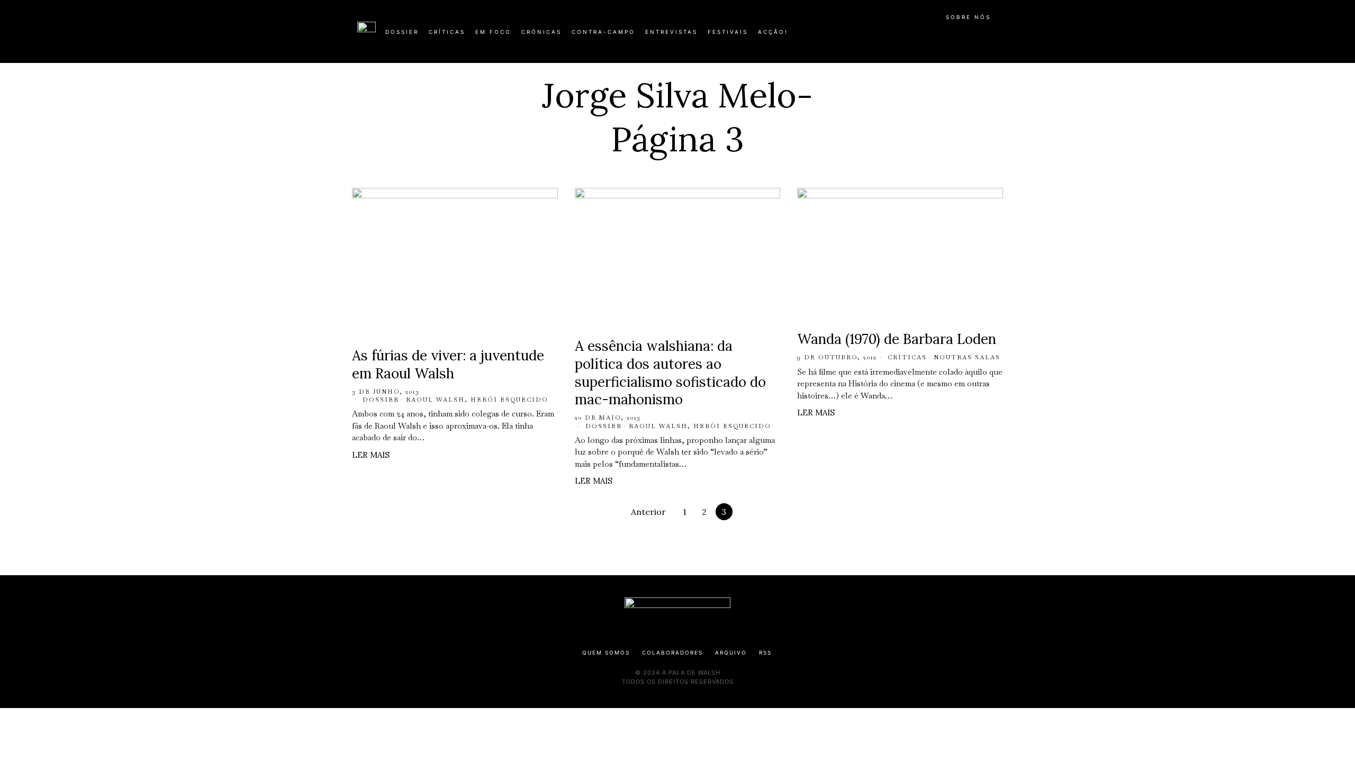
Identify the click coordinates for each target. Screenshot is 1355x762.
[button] (992, 37)
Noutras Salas (967, 357)
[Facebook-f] (895, 36)
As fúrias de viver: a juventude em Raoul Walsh (448, 364)
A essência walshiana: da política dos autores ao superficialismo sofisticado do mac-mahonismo (670, 372)
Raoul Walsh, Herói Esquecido (477, 399)
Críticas (907, 357)
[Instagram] (929, 36)
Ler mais (371, 455)
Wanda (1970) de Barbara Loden (896, 339)
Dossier (381, 399)
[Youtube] (963, 36)
